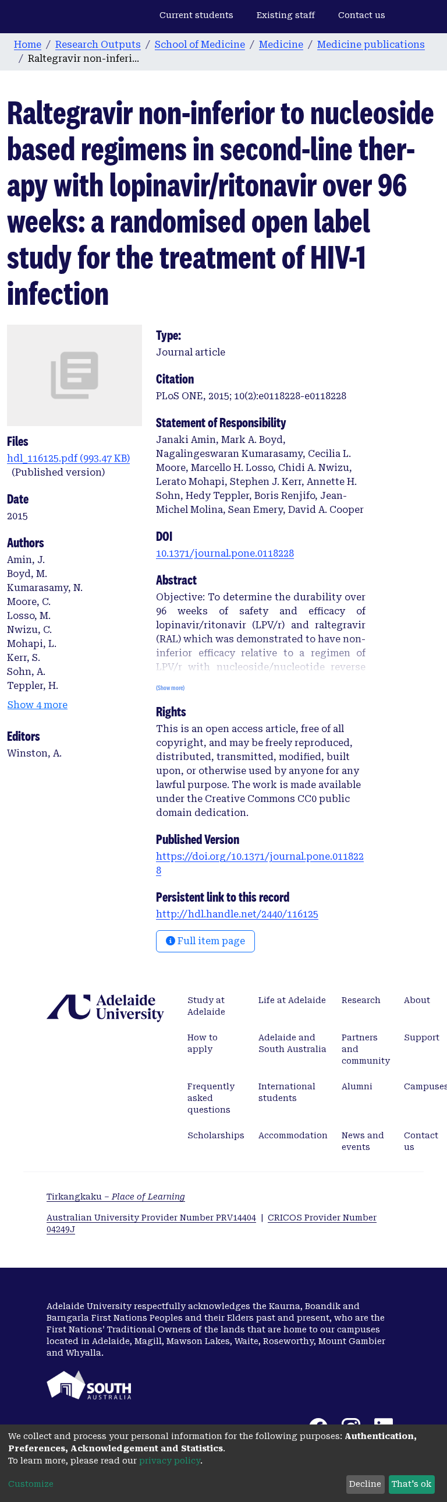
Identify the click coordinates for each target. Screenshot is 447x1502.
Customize (31, 1484)
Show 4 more (38, 704)
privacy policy (169, 1460)
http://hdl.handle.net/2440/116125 (237, 914)
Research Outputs (98, 44)
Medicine (281, 44)
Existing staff (286, 15)
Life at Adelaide (292, 1000)
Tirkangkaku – (116, 1196)
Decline (365, 1484)
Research (361, 1000)
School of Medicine (200, 44)
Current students (196, 15)
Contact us (361, 15)
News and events (363, 1141)
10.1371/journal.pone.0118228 (225, 553)
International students (286, 1092)
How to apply (202, 1043)
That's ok (411, 1484)
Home (27, 44)
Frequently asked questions (211, 1098)
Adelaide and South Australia (292, 1043)
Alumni (357, 1086)
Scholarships (215, 1135)
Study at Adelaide (206, 1006)
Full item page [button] (210, 941)
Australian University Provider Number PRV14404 (151, 1217)
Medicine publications (371, 44)
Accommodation (293, 1135)
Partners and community (366, 1049)
